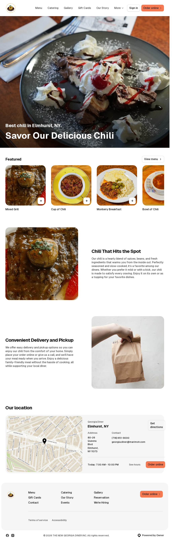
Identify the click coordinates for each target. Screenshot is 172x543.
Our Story (102, 8)
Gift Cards (84, 8)
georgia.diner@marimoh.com (128, 442)
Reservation (101, 497)
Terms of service (38, 520)
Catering (53, 8)
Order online (155, 464)
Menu (38, 8)
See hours (134, 464)
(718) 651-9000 (120, 438)
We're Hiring (101, 502)
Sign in (133, 8)
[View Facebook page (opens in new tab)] (7, 535)
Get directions (156, 425)
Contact (33, 502)
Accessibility (59, 520)
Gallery (68, 8)
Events (65, 502)
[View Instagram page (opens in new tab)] (13, 535)
